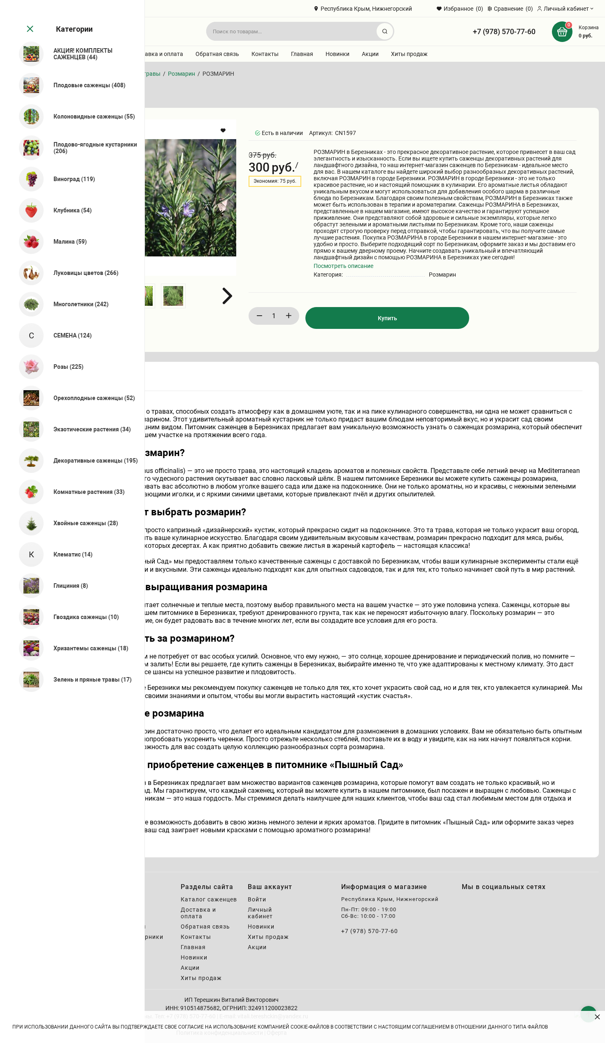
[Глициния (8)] (28, 585)
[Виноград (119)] (28, 179)
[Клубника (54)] (28, 210)
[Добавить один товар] (288, 316)
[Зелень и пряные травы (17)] (28, 679)
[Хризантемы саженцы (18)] (28, 648)
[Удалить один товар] (259, 316)
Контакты (265, 54)
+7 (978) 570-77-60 (504, 31)
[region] (72, 521)
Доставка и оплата (157, 54)
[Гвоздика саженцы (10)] (28, 617)
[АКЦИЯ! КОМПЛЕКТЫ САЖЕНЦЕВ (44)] (28, 54)
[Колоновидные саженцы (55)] (28, 116)
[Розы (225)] (28, 366)
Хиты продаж (409, 54)
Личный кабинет (260, 913)
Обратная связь (217, 54)
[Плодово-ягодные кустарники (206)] (28, 147)
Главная (302, 54)
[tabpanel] (333, 620)
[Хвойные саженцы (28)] (28, 523)
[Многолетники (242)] (28, 304)
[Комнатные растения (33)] (28, 492)
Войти (257, 899)
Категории (74, 29)
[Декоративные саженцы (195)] (28, 460)
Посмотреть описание (343, 266)
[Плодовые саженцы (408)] (28, 85)
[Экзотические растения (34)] (28, 429)
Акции (370, 54)
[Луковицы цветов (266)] (28, 273)
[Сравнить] (224, 149)
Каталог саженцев (209, 899)
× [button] (597, 1016)
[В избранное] (224, 130)
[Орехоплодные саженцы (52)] (28, 398)
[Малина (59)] (28, 241)
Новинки (337, 54)
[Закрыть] (29, 29)
